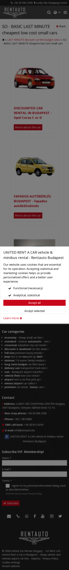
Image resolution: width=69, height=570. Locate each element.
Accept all (34, 303)
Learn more (11, 318)
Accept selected (34, 311)
